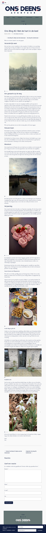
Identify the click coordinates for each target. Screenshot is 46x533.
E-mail (6, 490)
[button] (40, 71)
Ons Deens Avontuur (18, 33)
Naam (6, 484)
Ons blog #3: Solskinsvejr (32, 37)
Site (5, 496)
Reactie (6, 469)
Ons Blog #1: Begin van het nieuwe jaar (17, 37)
